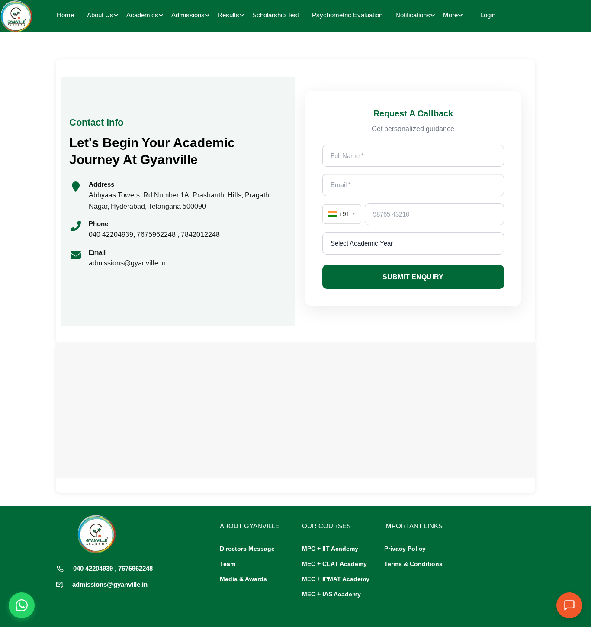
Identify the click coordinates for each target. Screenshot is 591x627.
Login (487, 15)
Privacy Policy (405, 548)
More (450, 15)
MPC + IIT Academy (330, 548)
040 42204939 (93, 568)
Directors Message (247, 548)
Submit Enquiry (412, 277)
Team (227, 563)
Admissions (188, 15)
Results (228, 15)
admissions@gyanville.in (110, 584)
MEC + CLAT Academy (334, 563)
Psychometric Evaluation (347, 15)
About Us (100, 15)
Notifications (412, 15)
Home (65, 15)
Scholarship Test (275, 15)
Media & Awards (243, 578)
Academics (142, 15)
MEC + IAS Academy (331, 594)
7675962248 (135, 568)
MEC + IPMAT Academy (335, 578)
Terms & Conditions (413, 563)
